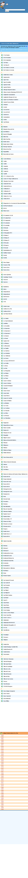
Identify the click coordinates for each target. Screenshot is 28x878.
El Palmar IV (6, 240)
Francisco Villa (6, 264)
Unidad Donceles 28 (7, 649)
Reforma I (5, 548)
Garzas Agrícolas (7, 274)
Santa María (6, 602)
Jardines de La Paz (7, 308)
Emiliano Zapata (7, 252)
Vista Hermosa (6, 683)
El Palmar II (6, 237)
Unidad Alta (6, 644)
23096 (2, 804)
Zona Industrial (6, 698)
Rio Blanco (5, 570)
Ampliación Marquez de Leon (10, 97)
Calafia (5, 161)
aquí (26, 46)
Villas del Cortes (7, 671)
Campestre (5, 171)
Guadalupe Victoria (7, 277)
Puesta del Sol (6, 536)
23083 (2, 788)
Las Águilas (6, 348)
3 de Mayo (5, 62)
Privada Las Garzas (7, 523)
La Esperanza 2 (6, 330)
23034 (2, 755)
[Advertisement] (14, 27)
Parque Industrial (7, 479)
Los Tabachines (6, 418)
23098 (2, 807)
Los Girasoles (6, 410)
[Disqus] (14, 827)
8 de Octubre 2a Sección (8, 70)
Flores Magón (6, 262)
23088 (2, 795)
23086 (2, 793)
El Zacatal (5, 247)
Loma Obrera (6, 395)
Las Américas (6, 350)
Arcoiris (5, 107)
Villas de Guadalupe (7, 666)
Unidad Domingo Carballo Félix (10, 646)
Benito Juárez (6, 141)
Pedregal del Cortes (7, 491)
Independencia (6, 291)
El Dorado (5, 227)
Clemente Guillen (7, 193)
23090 (2, 798)
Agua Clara (6, 79)
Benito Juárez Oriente (8, 144)
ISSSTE (5, 299)
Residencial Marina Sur (8, 558)
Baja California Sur (14, 43)
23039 (2, 760)
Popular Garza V (7, 513)
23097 (2, 806)
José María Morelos (7, 313)
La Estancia (6, 335)
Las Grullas (6, 363)
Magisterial (5, 422)
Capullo (5, 173)
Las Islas (5, 368)
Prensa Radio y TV (7, 518)
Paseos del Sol (6, 484)
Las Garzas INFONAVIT (9, 360)
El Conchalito (6, 225)
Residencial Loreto (7, 555)
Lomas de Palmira (7, 400)
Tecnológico (6, 634)
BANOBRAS (6, 131)
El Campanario (6, 220)
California (5, 168)
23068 (2, 774)
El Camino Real (6, 217)
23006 (2, 736)
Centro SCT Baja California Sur (10, 178)
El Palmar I (6, 235)
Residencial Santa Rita (8, 560)
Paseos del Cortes (7, 481)
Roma (4, 573)
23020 (2, 749)
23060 (2, 773)
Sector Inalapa (6, 610)
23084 (2, 790)
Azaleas (5, 119)
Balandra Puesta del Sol (8, 129)
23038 (2, 759)
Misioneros (5, 445)
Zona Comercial (7, 696)
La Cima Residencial (8, 320)
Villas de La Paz (6, 668)
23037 (2, 757)
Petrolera (5, 504)
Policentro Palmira (7, 511)
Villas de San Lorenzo (8, 678)
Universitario (6, 654)
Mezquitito (5, 435)
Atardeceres (6, 114)
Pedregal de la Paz (7, 489)
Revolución (5, 563)
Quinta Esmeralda (7, 541)
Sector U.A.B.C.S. (7, 617)
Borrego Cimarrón (7, 146)
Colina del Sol (6, 198)
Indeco (4, 289)
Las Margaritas (6, 370)
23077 (2, 782)
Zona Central (6, 693)
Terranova (5, 637)
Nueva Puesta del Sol (8, 457)
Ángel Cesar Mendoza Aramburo (10, 99)
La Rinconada (6, 345)
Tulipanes (5, 639)
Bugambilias (6, 151)
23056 (2, 770)
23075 (2, 779)
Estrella (5, 257)
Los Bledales (6, 403)
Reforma (5, 545)
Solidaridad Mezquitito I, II (9, 625)
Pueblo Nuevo (6, 531)
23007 (2, 738)
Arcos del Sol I (6, 112)
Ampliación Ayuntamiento (9, 94)
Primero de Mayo (7, 521)
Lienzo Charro (6, 390)
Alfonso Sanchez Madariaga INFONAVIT (12, 92)
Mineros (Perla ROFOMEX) (9, 440)
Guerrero (5, 282)
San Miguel (5, 590)
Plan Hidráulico (6, 506)
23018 (2, 746)
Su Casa (5, 627)
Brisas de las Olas (7, 149)
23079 (2, 785)
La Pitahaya (6, 343)
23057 (2, 771)
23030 (2, 754)
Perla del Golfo (6, 499)
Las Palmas (5, 373)
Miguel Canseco (6, 437)
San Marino (6, 587)
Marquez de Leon (7, 432)
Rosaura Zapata (7, 575)
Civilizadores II (6, 191)
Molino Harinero (7, 452)
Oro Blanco (5, 469)
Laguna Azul (6, 340)
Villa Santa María (7, 664)
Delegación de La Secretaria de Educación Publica (14, 203)
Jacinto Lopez (6, 306)
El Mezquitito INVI (7, 232)
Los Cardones (6, 408)
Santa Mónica (6, 607)
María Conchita (6, 427)
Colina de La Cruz (7, 196)
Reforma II (5, 550)
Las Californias (6, 355)
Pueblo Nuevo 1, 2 (7, 533)
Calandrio (5, 166)
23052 (2, 765)
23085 (2, 792)
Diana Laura (6, 210)
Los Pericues (6, 415)
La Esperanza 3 (6, 333)
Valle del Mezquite (7, 661)
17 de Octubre (6, 55)
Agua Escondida (7, 82)
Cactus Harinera (7, 158)
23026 (2, 751)
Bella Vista (5, 136)
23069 (2, 776)
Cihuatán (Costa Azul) (8, 181)
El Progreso (6, 245)
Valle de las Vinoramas (8, 659)
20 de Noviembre (7, 57)
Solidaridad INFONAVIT (9, 622)
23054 (2, 766)
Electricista (5, 230)
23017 (2, 744)
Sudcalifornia (6, 630)
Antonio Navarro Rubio (8, 102)
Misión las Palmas (7, 450)
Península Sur (6, 494)
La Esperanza (6, 328)
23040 (2, 762)
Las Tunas (5, 378)
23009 (2, 741)
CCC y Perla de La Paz (8, 176)
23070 (2, 777)
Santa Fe (5, 600)
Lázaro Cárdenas (7, 380)
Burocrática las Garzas (8, 154)
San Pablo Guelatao (7, 595)
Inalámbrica (6, 286)
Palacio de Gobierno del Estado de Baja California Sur (15, 474)
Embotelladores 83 (7, 250)
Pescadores (5, 501)
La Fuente (5, 338)
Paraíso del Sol (6, 476)
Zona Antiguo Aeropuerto (9, 691)
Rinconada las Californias (9, 568)
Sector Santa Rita (7, 615)
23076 (2, 781)
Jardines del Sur (7, 311)
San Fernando (6, 585)
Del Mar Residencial (7, 205)
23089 (2, 796)
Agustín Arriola (6, 84)
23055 (2, 768)
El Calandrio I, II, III (8, 215)
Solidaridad (6, 620)
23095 (2, 803)
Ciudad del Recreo (7, 186)
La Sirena (5, 365)
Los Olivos (5, 413)
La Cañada (5, 318)
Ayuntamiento (6, 117)
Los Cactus (5, 405)
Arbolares (5, 104)
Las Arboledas (6, 353)
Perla (4, 496)
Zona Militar (6, 701)
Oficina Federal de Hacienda (9, 462)
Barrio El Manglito (7, 134)
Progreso (5, 528)
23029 (2, 752)
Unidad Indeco (6, 651)
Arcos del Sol (6, 109)
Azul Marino (6, 122)
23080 (2, 787)
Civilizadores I (6, 188)
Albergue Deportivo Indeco (9, 89)
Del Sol (5, 208)
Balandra (5, 126)
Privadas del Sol (6, 526)
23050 (2, 763)
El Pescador (6, 242)
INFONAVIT (6, 296)
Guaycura (5, 279)
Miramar (5, 442)
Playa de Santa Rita (7, 509)
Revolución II (6, 565)
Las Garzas (5, 358)
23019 (2, 748)
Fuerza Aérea (6, 267)
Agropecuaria (6, 77)
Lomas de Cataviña (7, 398)
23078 (2, 784)
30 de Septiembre (7, 60)
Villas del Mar (6, 676)
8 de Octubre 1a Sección (8, 67)
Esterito (5, 255)
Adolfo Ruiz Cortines (8, 74)
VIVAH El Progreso (7, 686)
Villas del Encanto (7, 673)
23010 (2, 743)
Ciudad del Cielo (7, 183)
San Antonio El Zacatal (8, 580)
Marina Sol (5, 430)
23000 (2, 735)
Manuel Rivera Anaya (8, 425)
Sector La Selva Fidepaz (8, 612)
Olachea (5, 464)
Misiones (5, 447)
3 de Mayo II (6, 65)
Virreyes (5, 681)
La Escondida (6, 325)
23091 (2, 799)
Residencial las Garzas (8, 553)
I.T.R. (4, 301)
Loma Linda (6, 393)
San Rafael (5, 597)
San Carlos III (6, 582)
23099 (2, 809)
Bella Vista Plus (6, 139)
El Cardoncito (6, 222)
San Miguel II (6, 592)
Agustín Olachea (7, 87)
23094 (2, 801)
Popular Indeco (6, 516)
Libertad (5, 388)
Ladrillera (5, 323)
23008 (2, 740)
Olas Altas (5, 466)
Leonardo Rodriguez (8, 385)
